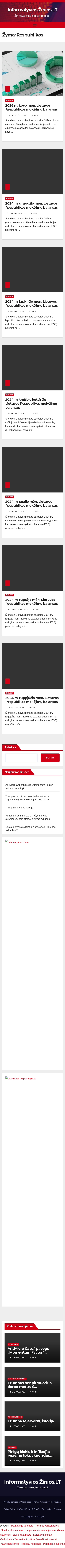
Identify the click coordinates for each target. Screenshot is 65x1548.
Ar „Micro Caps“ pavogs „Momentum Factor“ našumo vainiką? (28, 1352)
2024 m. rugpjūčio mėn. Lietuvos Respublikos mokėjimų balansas (31, 700)
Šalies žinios (9, 1509)
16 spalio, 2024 (16, 708)
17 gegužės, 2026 (17, 115)
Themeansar (55, 1502)
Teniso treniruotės (24, 1539)
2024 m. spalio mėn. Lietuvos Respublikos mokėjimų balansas (31, 504)
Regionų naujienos (31, 1544)
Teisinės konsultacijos (47, 1525)
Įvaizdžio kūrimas (42, 1534)
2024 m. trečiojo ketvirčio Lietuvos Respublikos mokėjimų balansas (31, 404)
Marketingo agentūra (22, 1525)
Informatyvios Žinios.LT (32, 10)
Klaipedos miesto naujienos (40, 1530)
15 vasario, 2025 (17, 213)
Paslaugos (39, 1516)
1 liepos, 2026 (18, 1357)
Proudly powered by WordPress (17, 1502)
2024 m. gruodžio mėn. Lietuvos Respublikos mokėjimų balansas (31, 205)
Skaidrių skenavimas (12, 1530)
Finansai (9, 100)
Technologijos (15, 1417)
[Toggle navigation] (34, 25)
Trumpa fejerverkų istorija (19, 807)
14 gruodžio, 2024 (18, 512)
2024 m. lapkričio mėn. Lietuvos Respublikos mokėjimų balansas (31, 303)
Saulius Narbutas (22, 1534)
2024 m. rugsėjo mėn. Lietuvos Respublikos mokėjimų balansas (31, 602)
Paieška (10, 747)
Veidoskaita (6, 1539)
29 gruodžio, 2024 (18, 414)
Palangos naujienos (54, 1544)
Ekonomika (13, 1344)
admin (34, 115)
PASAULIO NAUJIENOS (17, 1379)
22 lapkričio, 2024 (18, 610)
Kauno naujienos (10, 1544)
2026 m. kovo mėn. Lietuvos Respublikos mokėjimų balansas (31, 107)
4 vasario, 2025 (16, 312)
